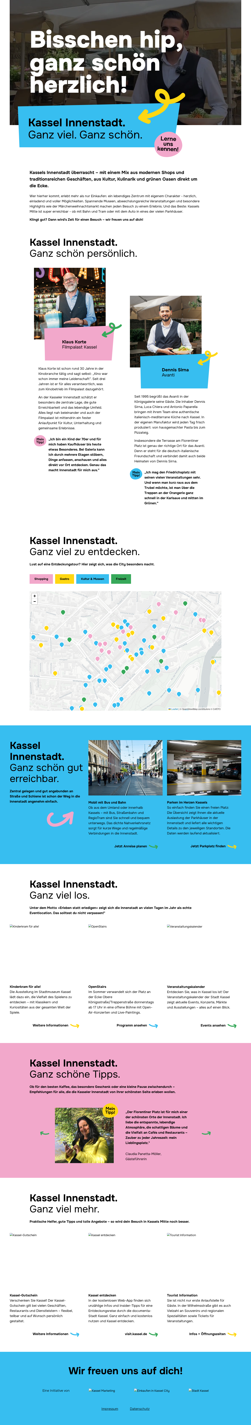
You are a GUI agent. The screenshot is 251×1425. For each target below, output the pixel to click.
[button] (71, 708)
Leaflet (174, 708)
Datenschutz (140, 1409)
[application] (125, 651)
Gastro (64, 579)
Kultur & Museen (92, 579)
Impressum (109, 1409)
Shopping (41, 579)
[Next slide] (206, 1133)
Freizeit (121, 579)
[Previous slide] (44, 1133)
